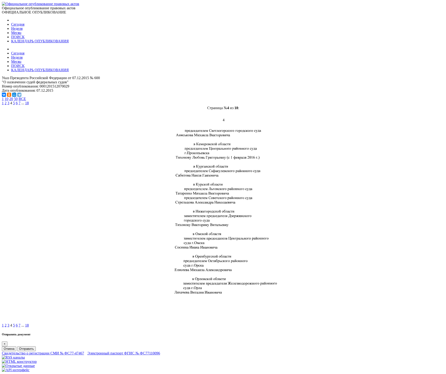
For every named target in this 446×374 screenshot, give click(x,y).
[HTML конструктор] (19, 362)
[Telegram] (19, 95)
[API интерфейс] (16, 370)
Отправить (26, 348)
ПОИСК (18, 37)
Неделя (17, 28)
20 (11, 99)
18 (27, 103)
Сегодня (17, 24)
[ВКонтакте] (4, 95)
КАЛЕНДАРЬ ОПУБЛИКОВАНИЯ (40, 41)
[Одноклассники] (9, 95)
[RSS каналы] (13, 357)
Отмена (9, 348)
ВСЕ (22, 99)
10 (6, 99)
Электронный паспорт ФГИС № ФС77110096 (123, 353)
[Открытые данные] (18, 366)
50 (16, 99)
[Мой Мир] (14, 95)
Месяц (16, 33)
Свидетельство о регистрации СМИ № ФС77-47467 (43, 353)
